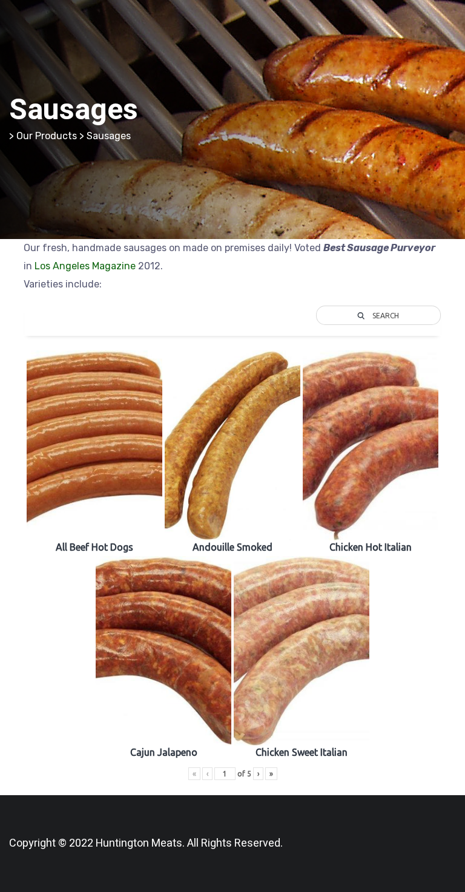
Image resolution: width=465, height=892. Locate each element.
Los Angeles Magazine (85, 266)
